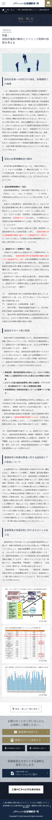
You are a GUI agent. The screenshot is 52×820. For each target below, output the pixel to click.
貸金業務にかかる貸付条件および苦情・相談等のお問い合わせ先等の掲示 (26, 806)
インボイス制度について (38, 802)
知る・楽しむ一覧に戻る (26, 709)
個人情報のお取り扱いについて (16, 802)
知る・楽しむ (11, 9)
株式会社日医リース (26, 3)
